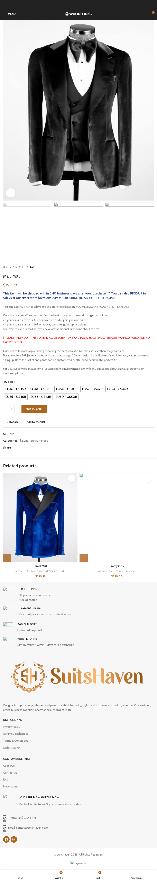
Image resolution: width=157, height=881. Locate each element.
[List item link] (78, 818)
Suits (32, 267)
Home (7, 267)
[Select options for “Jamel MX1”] (7, 558)
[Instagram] (14, 839)
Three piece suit (126, 571)
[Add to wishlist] (71, 478)
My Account (10, 786)
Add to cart (34, 408)
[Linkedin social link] (28, 447)
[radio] (15, 389)
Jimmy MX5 (117, 566)
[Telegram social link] (32, 447)
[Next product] (152, 267)
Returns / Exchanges (15, 733)
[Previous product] (144, 267)
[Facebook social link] (13, 447)
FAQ (5, 779)
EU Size (8, 382)
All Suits (20, 267)
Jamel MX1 (40, 566)
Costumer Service (16, 759)
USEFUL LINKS (12, 720)
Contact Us (10, 772)
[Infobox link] (78, 594)
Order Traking (11, 748)
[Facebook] (6, 839)
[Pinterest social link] (23, 447)
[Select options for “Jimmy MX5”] (84, 558)
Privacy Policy (11, 727)
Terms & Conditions (15, 740)
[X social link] (18, 447)
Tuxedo (43, 440)
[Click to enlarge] (10, 192)
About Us (9, 765)
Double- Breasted (37, 571)
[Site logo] (78, 13)
